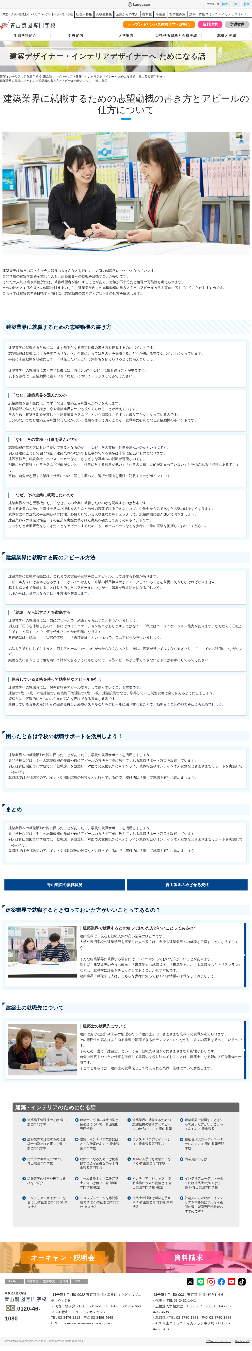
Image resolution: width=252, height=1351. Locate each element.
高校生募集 (104, 14)
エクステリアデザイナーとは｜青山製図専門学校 (151, 1141)
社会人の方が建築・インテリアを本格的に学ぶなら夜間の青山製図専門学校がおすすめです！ (204, 1204)
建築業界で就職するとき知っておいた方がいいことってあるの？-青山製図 (204, 1124)
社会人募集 (84, 14)
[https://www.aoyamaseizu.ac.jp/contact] (189, 1257)
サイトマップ (242, 1341)
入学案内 (126, 35)
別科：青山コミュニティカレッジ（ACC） (219, 14)
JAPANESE (14, 1281)
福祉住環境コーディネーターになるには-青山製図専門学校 (204, 1143)
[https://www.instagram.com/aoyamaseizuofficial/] (211, 1282)
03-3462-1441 (97, 1306)
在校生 (147, 14)
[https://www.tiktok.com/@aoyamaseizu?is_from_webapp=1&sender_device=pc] (242, 1282)
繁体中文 (49, 1281)
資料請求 (210, 24)
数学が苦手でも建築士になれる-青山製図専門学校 (151, 1161)
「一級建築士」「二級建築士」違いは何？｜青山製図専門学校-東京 (99, 1183)
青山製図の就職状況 (64, 885)
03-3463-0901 (204, 1306)
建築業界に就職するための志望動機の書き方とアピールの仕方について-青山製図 (152, 1124)
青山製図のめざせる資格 (187, 885)
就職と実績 (226, 35)
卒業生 (160, 14)
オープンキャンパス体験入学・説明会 (159, 24)
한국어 (63, 1281)
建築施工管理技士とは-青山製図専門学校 (47, 1122)
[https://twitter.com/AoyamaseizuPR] (190, 1282)
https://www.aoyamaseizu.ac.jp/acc (86, 1323)
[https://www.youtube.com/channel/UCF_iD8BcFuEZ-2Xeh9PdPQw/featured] (231, 1282)
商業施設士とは (196, 1159)
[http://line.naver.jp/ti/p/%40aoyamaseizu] (200, 1282)
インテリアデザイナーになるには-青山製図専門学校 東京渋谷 (47, 1202)
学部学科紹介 (25, 35)
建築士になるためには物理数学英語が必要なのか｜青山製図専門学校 (99, 1163)
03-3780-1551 (187, 1317)
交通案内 (237, 24)
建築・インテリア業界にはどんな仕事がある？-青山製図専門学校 (99, 1143)
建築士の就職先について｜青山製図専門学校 (46, 1161)
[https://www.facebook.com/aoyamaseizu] (221, 1282)
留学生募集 (177, 14)
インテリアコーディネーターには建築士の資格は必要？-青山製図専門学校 (204, 1183)
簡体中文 (33, 1281)
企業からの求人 (127, 14)
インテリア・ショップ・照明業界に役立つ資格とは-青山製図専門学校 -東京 (152, 1183)
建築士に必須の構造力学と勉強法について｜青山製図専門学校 (99, 1124)
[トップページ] (35, 24)
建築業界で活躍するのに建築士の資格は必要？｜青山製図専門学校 (46, 1143)
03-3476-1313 (69, 1317)
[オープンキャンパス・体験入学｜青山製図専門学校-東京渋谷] (63, 1257)
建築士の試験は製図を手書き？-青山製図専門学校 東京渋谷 (152, 1202)
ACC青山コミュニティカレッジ (179, 1323)
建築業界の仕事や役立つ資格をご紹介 (46, 1181)
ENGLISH (79, 1281)
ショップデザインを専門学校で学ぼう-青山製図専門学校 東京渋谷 (99, 1202)
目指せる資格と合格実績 (176, 35)
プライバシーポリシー (218, 1341)
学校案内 (75, 35)
